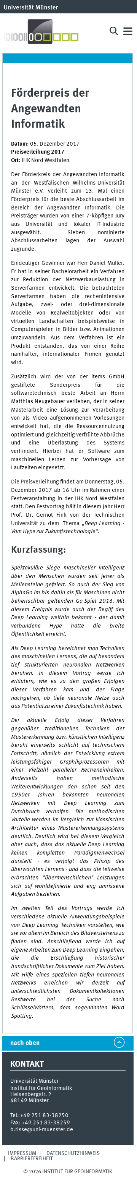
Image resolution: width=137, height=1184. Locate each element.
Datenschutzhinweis (73, 1153)
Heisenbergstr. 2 (30, 1095)
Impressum (22, 1153)
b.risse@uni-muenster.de (41, 1130)
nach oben (25, 1043)
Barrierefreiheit (32, 1158)
